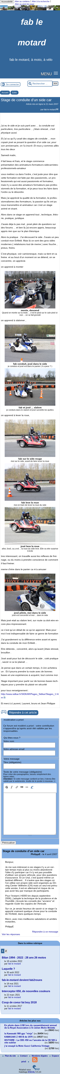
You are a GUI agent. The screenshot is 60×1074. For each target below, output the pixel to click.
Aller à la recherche (41, 1)
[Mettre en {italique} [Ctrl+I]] (11, 787)
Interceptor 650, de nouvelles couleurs (26, 991)
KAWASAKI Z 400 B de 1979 (18, 1037)
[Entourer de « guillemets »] (26, 787)
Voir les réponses (11, 934)
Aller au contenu (22, 1)
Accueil (5, 92)
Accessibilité (7, 1)
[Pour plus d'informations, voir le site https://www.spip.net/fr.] (36, 1070)
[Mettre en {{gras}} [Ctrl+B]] (6, 787)
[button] (56, 73)
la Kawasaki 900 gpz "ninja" (18, 1033)
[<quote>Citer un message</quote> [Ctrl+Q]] (21, 787)
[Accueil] (30, 10)
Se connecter (12, 84)
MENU (46, 73)
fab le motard (50, 109)
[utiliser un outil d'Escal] (31, 787)
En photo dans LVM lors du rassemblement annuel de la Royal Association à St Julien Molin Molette (30, 1026)
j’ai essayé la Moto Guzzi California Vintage (26, 1046)
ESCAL (31, 1072)
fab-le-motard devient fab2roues (22, 980)
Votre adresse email (13, 749)
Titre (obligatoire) (12, 762)
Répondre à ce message (45, 931)
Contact (24, 1056)
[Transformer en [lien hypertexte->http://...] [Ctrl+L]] (16, 787)
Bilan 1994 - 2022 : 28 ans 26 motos (24, 957)
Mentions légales (40, 1056)
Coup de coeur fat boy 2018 (19, 1002)
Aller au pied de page (24, 4)
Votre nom (8, 741)
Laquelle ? (8, 968)
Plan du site (10, 1056)
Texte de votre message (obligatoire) (22, 771)
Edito (14, 92)
